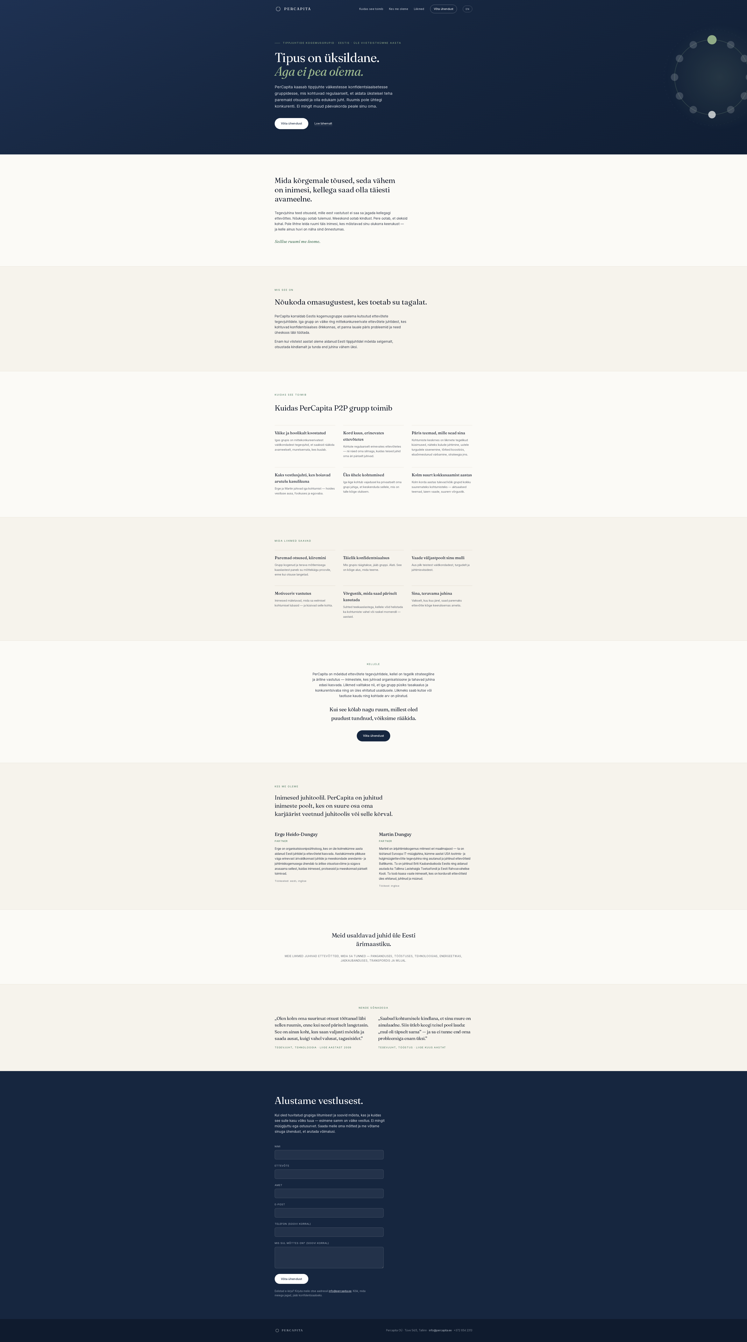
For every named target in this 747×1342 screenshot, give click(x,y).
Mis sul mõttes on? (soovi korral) (302, 1243)
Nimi (278, 1146)
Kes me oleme (398, 9)
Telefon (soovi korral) (293, 1223)
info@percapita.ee (340, 1291)
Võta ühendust (443, 9)
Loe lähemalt (323, 123)
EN (467, 9)
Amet (278, 1185)
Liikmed (419, 9)
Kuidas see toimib (371, 9)
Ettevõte (282, 1165)
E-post (280, 1204)
